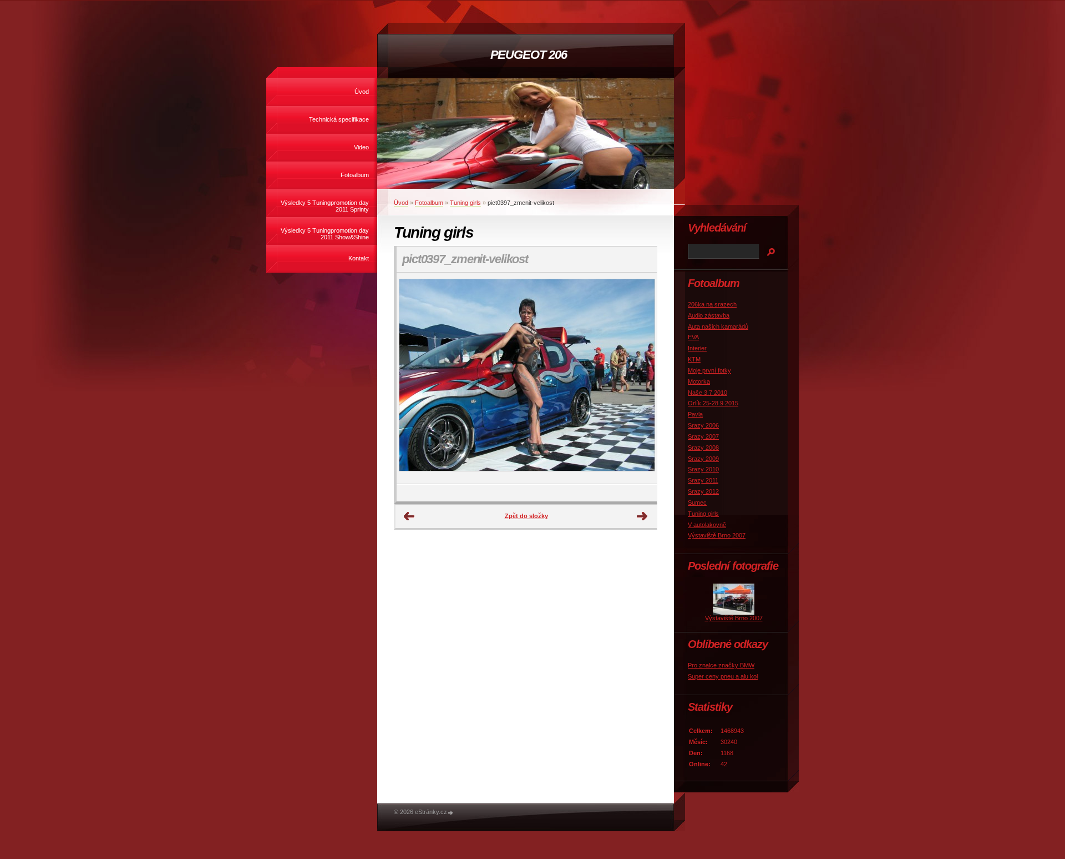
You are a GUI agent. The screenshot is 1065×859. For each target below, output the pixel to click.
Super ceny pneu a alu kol (723, 676)
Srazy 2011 (703, 480)
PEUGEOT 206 (528, 55)
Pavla (695, 414)
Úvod (361, 91)
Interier (697, 348)
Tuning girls (465, 202)
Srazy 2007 (703, 436)
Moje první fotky (709, 370)
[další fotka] (638, 378)
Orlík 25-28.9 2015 (713, 403)
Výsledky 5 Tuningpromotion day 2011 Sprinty (325, 206)
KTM (694, 359)
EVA (693, 337)
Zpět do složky (526, 516)
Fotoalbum (355, 175)
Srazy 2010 (703, 469)
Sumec (697, 502)
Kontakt (358, 258)
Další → (642, 516)
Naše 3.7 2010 (707, 392)
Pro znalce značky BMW (721, 665)
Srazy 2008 (703, 447)
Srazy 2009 (703, 458)
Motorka (699, 381)
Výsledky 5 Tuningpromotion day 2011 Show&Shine (325, 233)
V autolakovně (707, 524)
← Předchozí (409, 516)
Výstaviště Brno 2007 (717, 535)
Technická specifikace (339, 119)
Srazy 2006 (703, 425)
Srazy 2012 (703, 491)
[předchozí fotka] (414, 378)
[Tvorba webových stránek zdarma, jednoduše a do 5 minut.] (451, 812)
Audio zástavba (708, 315)
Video (361, 147)
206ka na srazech (712, 304)
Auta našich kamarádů (718, 326)
